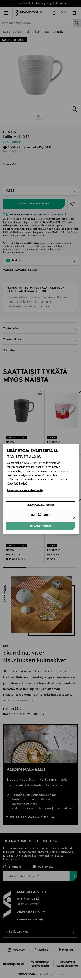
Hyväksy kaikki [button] (40, 525)
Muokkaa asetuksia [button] (41, 505)
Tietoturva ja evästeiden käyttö (25, 490)
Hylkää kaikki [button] (40, 515)
